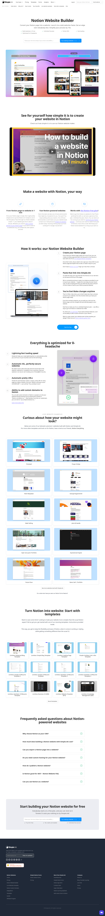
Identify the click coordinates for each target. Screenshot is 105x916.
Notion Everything (78, 428)
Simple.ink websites (60, 222)
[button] (19, 2)
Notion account (74, 266)
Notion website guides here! (82, 318)
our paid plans (74, 312)
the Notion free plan (89, 210)
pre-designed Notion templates (82, 258)
